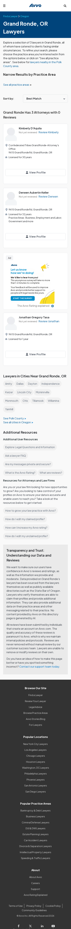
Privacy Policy (33, 905)
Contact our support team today (39, 666)
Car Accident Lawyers (35, 840)
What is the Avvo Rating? (20, 472)
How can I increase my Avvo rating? (26, 527)
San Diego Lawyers (35, 791)
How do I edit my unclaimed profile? (26, 536)
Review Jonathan (48, 321)
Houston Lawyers (35, 761)
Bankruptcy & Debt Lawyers (35, 810)
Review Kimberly (48, 132)
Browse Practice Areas (35, 712)
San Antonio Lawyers (35, 785)
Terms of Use (16, 905)
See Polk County (13, 418)
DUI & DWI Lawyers (35, 828)
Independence (50, 383)
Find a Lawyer (35, 695)
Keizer (9, 392)
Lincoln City (24, 392)
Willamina (53, 400)
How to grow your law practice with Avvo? (30, 510)
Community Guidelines (34, 910)
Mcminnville (42, 392)
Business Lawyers (35, 816)
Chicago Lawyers (35, 755)
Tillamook (38, 400)
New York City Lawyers (35, 743)
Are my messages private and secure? (28, 464)
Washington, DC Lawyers (35, 767)
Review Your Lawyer (35, 701)
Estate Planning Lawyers (36, 834)
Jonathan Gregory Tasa (34, 317)
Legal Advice (35, 706)
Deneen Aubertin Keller (34, 192)
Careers (35, 883)
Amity (8, 383)
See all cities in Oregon (17, 422)
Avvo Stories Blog (35, 718)
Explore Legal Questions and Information (30, 447)
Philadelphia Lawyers (35, 773)
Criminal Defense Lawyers (35, 822)
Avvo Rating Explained (35, 894)
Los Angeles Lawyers (35, 749)
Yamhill (9, 409)
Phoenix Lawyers (36, 779)
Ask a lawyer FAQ (15, 455)
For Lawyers (35, 724)
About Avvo (35, 877)
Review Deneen (48, 196)
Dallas (20, 383)
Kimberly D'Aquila (30, 128)
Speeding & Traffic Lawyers (35, 858)
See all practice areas (16, 84)
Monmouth (11, 400)
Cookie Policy (53, 905)
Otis (25, 400)
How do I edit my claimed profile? (25, 519)
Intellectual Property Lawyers (35, 852)
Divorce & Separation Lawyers (35, 846)
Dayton (32, 383)
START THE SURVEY (22, 298)
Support (35, 888)
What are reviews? (51, 472)
